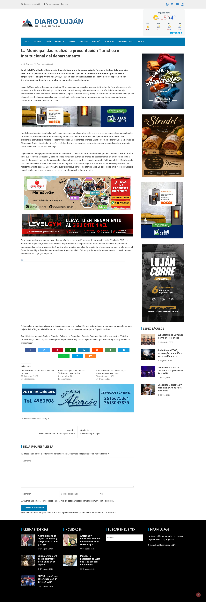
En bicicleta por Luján (90, 432)
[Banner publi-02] (163, 282)
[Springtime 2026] (77, 193)
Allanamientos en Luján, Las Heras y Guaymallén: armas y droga (48, 540)
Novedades (109, 41)
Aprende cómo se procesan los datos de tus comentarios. (89, 512)
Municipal (45, 419)
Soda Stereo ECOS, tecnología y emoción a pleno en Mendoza (170, 353)
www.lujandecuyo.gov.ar (32, 170)
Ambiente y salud (125, 41)
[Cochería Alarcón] (78, 398)
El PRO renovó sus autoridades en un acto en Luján (48, 579)
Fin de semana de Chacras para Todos (57, 432)
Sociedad (37, 41)
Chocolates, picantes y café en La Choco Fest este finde (170, 388)
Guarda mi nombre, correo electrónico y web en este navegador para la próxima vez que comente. (68, 501)
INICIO (27, 41)
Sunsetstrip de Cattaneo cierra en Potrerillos (170, 336)
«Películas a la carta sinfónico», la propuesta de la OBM (170, 370)
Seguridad (83, 41)
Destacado (37, 419)
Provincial (59, 41)
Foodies (72, 41)
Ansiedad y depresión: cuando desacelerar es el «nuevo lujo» (90, 540)
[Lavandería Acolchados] (163, 81)
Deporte (140, 41)
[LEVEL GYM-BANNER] (77, 225)
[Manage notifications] (198, 594)
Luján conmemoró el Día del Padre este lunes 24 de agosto (47, 560)
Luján (48, 41)
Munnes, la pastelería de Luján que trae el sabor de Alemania (90, 560)
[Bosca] (162, 210)
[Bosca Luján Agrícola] (78, 116)
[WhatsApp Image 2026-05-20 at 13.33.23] (163, 145)
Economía (96, 41)
